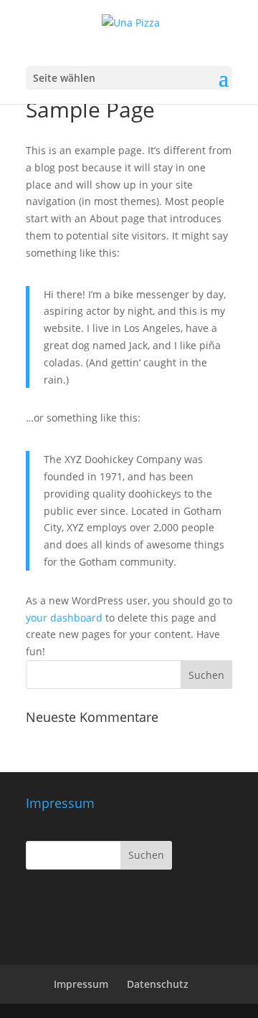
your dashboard (64, 617)
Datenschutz (157, 984)
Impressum (81, 984)
